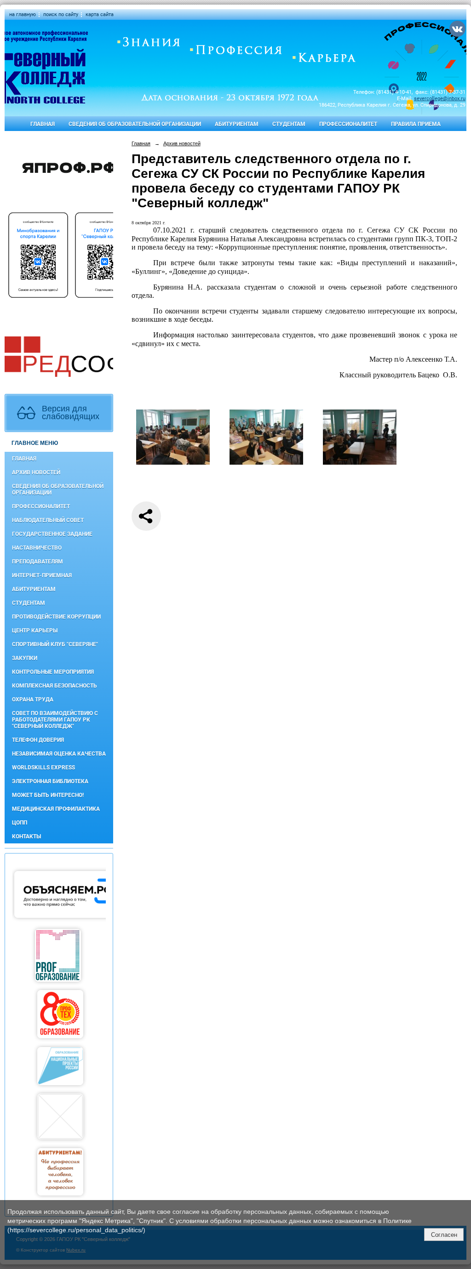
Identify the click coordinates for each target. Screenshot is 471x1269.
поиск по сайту (60, 14)
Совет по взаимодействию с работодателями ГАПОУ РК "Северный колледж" (55, 719)
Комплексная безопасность (54, 686)
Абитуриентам (236, 124)
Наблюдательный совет (48, 520)
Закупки (24, 658)
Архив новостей (36, 472)
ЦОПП (19, 822)
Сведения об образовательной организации (135, 124)
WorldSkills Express (43, 767)
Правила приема (416, 124)
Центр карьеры (34, 630)
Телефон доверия (38, 740)
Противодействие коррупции (56, 617)
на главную (22, 14)
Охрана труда (32, 699)
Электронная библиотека (50, 781)
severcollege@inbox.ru (439, 99)
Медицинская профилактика (56, 809)
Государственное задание (52, 534)
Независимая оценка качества (59, 754)
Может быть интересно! (48, 795)
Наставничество (37, 548)
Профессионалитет (348, 124)
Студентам (288, 124)
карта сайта (100, 14)
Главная (42, 124)
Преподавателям (37, 561)
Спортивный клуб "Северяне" (55, 644)
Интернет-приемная (42, 575)
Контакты (26, 836)
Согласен (444, 1234)
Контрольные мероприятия (53, 672)
